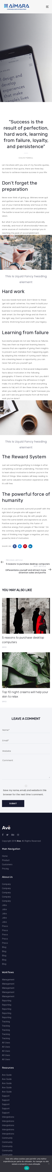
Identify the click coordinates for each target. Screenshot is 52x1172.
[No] (48, 1163)
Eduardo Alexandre (12, 76)
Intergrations (8, 1117)
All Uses (6, 1042)
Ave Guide (7, 1075)
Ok (26, 1168)
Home (5, 856)
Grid (4, 93)
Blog (4, 947)
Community (7, 1138)
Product (5, 860)
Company (6, 884)
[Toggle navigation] (41, 7)
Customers (7, 864)
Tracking (6, 1021)
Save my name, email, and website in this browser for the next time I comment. (24, 792)
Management (8, 979)
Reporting (6, 1000)
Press (5, 926)
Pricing (5, 868)
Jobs (4, 905)
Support (5, 1096)
